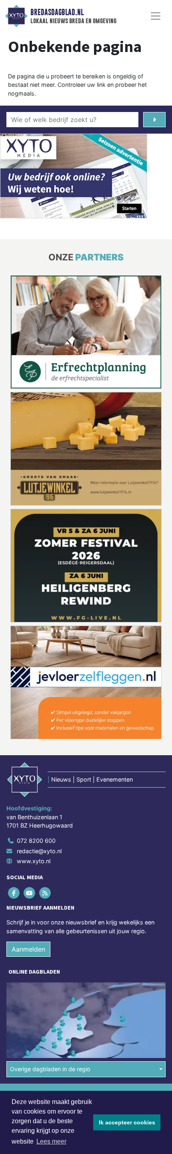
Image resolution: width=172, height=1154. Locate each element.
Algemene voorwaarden (37, 977)
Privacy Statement (31, 1005)
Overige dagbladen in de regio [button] (50, 952)
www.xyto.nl (33, 744)
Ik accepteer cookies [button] (127, 1122)
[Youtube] (30, 776)
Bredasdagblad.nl (57, 12)
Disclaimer (21, 991)
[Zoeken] (154, 119)
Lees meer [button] (51, 1141)
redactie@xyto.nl (39, 734)
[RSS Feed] (45, 776)
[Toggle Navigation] (156, 16)
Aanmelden (28, 833)
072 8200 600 (36, 723)
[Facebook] (14, 776)
